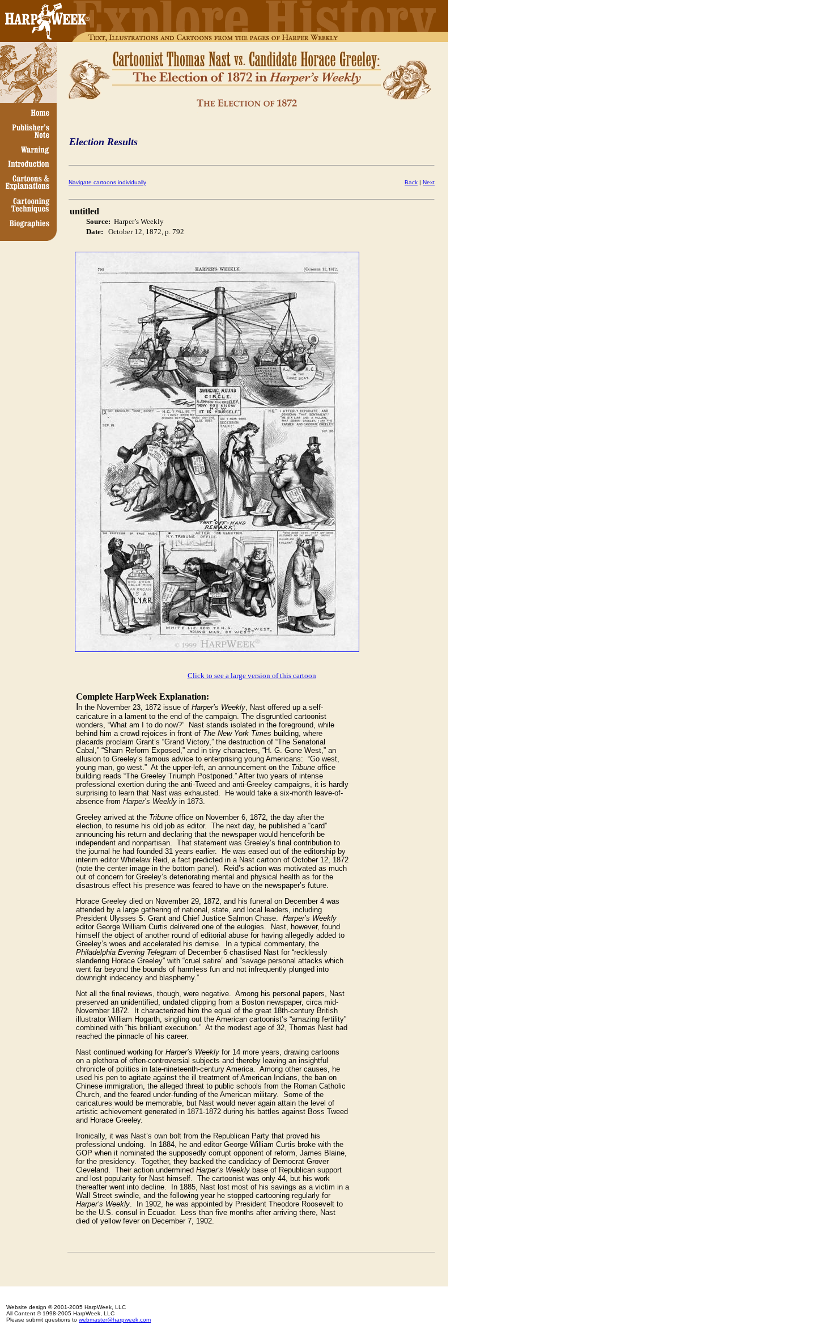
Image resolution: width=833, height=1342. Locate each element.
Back (411, 182)
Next (429, 182)
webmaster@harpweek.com (115, 1319)
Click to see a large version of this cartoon (252, 675)
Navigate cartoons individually (107, 182)
